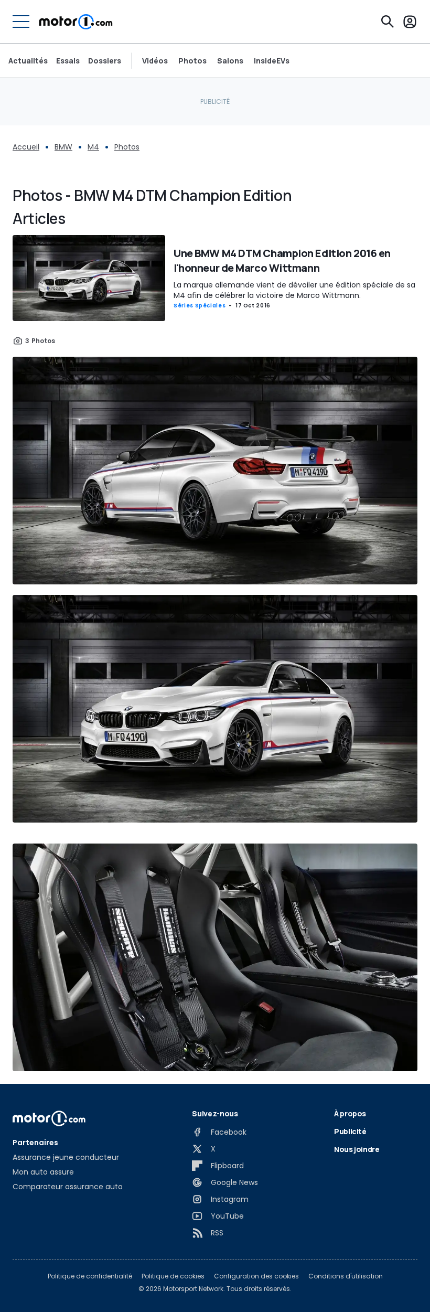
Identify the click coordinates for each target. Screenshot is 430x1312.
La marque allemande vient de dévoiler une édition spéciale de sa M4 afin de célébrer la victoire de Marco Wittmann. (294, 290)
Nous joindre (357, 1149)
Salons (230, 61)
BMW (63, 147)
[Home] (76, 21)
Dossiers (104, 61)
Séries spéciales (199, 306)
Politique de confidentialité (90, 1276)
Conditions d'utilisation (345, 1276)
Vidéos (155, 61)
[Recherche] (387, 21)
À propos (350, 1113)
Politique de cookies (173, 1276)
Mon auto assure (43, 1172)
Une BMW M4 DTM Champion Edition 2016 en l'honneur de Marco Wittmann (282, 260)
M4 (93, 147)
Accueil (26, 147)
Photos (192, 61)
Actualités (28, 61)
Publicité (350, 1131)
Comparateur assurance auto (68, 1186)
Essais (68, 61)
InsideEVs (271, 61)
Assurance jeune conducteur (66, 1157)
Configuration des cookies (256, 1276)
